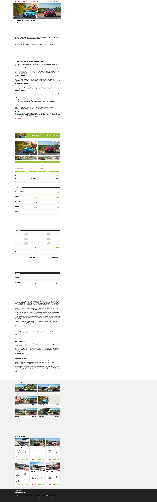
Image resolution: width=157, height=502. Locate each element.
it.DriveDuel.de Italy (38, 497)
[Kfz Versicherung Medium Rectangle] (37, 184)
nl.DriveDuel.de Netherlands (19, 497)
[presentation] (15, 148)
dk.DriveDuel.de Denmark (49, 497)
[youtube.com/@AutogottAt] (59, 491)
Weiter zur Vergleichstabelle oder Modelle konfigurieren (24, 102)
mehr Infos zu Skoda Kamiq (19, 118)
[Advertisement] (7, 12)
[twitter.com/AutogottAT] (54, 491)
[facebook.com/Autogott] (52, 491)
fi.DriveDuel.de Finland (55, 497)
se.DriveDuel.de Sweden (43, 497)
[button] (50, 1)
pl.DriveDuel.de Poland (26, 497)
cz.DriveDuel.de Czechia (32, 497)
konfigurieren (27, 171)
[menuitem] (45, 1)
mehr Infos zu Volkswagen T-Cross (20, 110)
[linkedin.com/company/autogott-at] (57, 491)
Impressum (32, 490)
